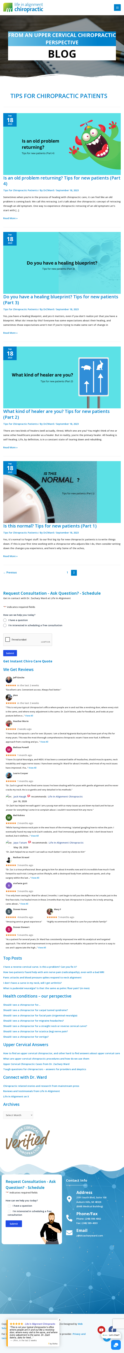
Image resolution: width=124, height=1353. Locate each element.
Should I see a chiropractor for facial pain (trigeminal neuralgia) (40, 1015)
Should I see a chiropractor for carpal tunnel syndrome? (35, 1010)
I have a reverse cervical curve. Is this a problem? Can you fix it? (40, 966)
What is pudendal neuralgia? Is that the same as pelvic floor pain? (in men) (46, 988)
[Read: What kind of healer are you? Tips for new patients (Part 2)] (62, 377)
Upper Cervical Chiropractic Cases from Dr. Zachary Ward (36, 1064)
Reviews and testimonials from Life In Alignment (31, 1091)
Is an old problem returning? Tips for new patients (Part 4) (61, 181)
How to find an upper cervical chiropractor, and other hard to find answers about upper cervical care (61, 1053)
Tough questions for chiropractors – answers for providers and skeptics (44, 1069)
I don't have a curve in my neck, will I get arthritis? (32, 982)
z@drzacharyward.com (89, 1235)
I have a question (18, 620)
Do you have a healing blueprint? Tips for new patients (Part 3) (60, 299)
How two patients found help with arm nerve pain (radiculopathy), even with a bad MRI (53, 972)
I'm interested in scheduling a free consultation (35, 625)
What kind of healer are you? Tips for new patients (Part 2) (56, 414)
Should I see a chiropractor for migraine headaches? (33, 1020)
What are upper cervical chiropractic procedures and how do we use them (46, 1058)
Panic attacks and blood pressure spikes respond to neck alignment (42, 977)
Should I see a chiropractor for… (21, 1004)
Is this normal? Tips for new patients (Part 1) (50, 526)
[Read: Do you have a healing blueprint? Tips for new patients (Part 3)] (62, 262)
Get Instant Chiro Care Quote (27, 661)
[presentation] (27, 639)
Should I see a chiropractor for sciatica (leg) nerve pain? (35, 1031)
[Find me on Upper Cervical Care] (27, 1140)
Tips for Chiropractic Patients (20, 190)
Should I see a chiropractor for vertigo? (26, 1036)
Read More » (10, 218)
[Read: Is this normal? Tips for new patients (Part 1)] (62, 491)
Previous (10, 572)
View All (29, 715)
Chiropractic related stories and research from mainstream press (41, 1085)
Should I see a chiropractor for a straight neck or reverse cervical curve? (45, 1026)
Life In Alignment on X (16, 1096)
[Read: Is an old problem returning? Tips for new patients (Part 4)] (62, 143)
